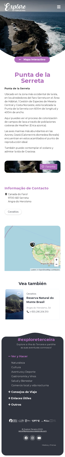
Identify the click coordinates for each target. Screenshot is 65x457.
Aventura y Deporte (23, 371)
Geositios (13, 211)
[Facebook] (26, 438)
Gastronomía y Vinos (23, 376)
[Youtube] (39, 438)
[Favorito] (18, 294)
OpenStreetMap (44, 269)
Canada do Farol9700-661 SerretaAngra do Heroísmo (19, 198)
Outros (16, 404)
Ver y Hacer (19, 356)
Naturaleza (18, 362)
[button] (32, 248)
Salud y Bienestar (21, 380)
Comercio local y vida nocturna (30, 385)
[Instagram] (32, 438)
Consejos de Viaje (24, 392)
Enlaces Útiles (21, 398)
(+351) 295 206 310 (39, 311)
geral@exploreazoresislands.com (32, 431)
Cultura (16, 367)
